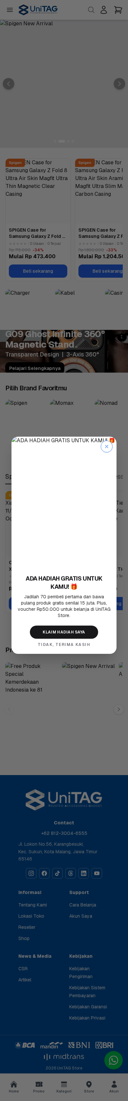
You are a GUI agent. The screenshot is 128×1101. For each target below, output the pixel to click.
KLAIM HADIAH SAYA (64, 632)
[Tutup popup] (107, 446)
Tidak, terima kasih (64, 644)
